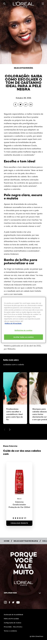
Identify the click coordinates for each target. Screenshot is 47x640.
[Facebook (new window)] (9, 602)
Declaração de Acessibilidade (13, 614)
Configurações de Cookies (12, 622)
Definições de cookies (23, 330)
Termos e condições (10, 631)
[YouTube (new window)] (18, 602)
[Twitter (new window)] (13, 602)
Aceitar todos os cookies (23, 337)
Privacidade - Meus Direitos (13, 627)
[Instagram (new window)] (5, 602)
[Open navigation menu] (43, 3)
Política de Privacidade (11, 618)
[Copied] (26, 104)
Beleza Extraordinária (23, 68)
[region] (23, 320)
